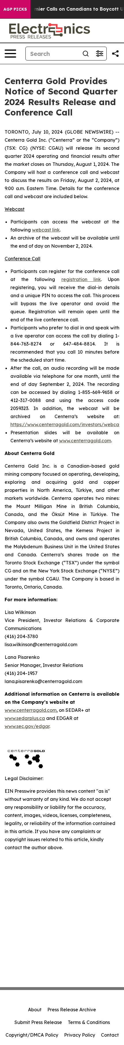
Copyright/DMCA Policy (31, 1035)
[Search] (86, 53)
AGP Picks (15, 9)
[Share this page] (115, 53)
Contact (110, 1035)
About (35, 1009)
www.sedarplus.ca (25, 718)
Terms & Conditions (89, 1022)
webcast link (46, 230)
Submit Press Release (38, 1022)
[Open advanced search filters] (99, 53)
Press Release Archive (71, 1009)
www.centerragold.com (85, 440)
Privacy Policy (79, 1035)
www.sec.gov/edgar (27, 726)
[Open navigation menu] (10, 53)
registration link (81, 279)
